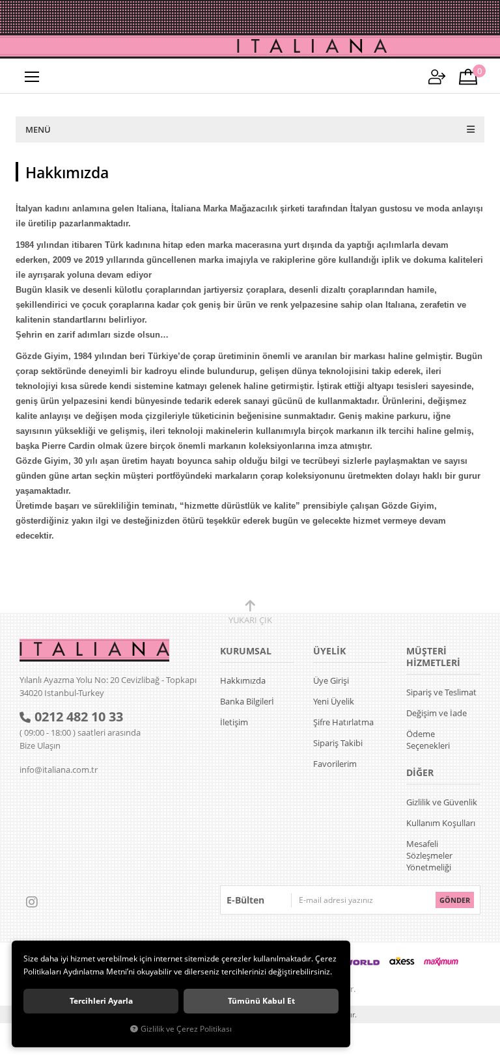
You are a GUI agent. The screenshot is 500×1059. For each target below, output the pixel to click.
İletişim (234, 722)
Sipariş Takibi (338, 743)
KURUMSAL (245, 651)
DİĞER (420, 772)
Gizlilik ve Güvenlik (441, 802)
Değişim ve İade (436, 713)
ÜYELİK (329, 651)
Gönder (454, 900)
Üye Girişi (331, 680)
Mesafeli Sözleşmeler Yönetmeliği (429, 855)
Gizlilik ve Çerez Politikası (186, 1028)
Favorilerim (335, 764)
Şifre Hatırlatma (343, 722)
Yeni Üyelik (333, 701)
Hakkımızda (243, 680)
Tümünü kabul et (261, 1000)
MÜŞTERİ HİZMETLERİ (433, 657)
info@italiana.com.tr (59, 769)
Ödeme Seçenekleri (428, 739)
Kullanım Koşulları (440, 823)
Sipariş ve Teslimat (441, 692)
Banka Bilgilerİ (247, 701)
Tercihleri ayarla (101, 1000)
